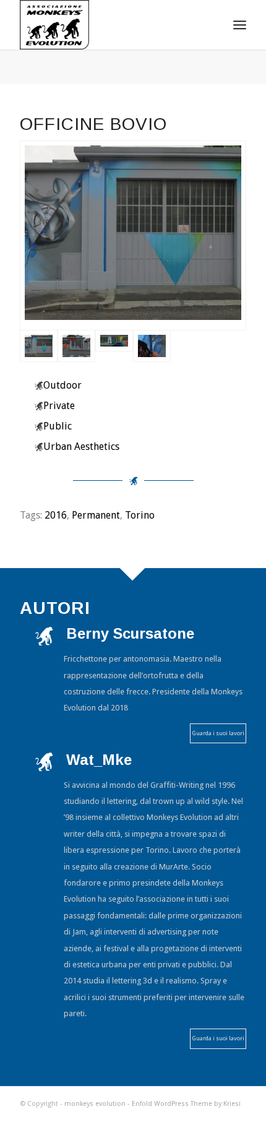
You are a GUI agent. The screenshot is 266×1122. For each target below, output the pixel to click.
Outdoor (62, 385)
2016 (56, 515)
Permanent (96, 515)
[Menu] (239, 25)
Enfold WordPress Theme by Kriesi (186, 1104)
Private (59, 406)
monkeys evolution (95, 1104)
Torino (140, 515)
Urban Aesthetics (81, 446)
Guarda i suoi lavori (218, 733)
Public (57, 426)
